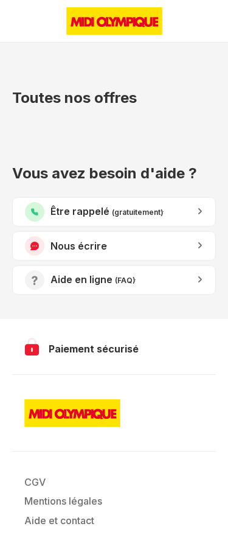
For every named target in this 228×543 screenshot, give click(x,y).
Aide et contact (59, 520)
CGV (35, 482)
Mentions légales (63, 501)
